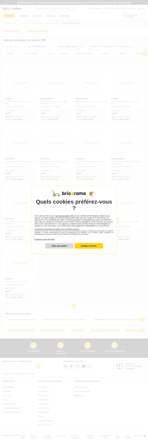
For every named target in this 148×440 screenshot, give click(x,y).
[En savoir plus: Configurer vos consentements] (59, 246)
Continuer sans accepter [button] (44, 238)
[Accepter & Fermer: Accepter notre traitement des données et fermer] (88, 246)
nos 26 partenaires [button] (62, 216)
